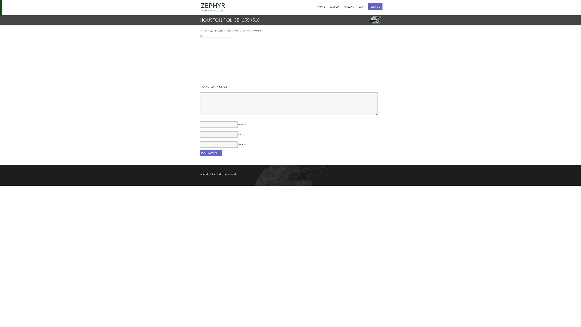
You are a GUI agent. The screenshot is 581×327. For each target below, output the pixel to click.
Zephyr (213, 6)
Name (241, 124)
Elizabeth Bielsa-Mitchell (229, 31)
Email (240, 134)
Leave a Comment (252, 31)
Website (242, 144)
